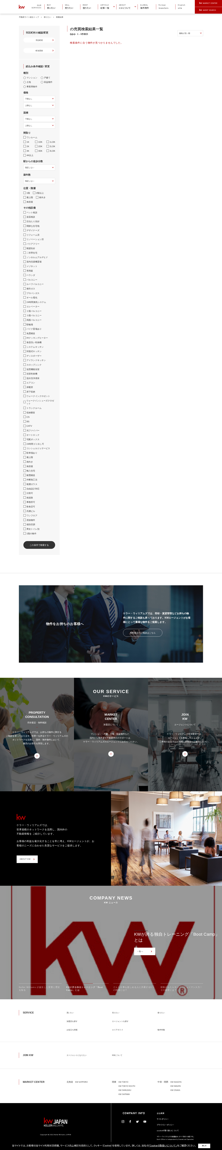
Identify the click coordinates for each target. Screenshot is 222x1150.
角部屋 (30, 202)
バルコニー (32, 279)
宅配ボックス (33, 439)
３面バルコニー (34, 315)
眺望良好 (31, 248)
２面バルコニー (34, 311)
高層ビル (31, 511)
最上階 (30, 197)
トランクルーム (34, 408)
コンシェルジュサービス (38, 448)
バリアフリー (33, 244)
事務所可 (31, 502)
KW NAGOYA (176, 1082)
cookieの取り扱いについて (168, 1131)
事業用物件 (32, 86)
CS (28, 417)
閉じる (204, 1146)
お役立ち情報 (72, 1030)
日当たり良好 (33, 221)
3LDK (52, 151)
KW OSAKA (175, 1090)
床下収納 (31, 391)
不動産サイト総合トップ (29, 17)
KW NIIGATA (176, 1086)
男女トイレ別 (33, 529)
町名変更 (39, 51)
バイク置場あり (34, 329)
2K (28, 146)
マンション (32, 77)
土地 (29, 82)
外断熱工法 (32, 479)
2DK (40, 146)
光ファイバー (33, 430)
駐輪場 (30, 324)
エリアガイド (117, 1030)
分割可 (30, 493)
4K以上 (30, 155)
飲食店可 (31, 506)
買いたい (70, 1013)
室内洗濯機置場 (34, 261)
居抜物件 (31, 520)
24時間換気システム (36, 302)
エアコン (31, 382)
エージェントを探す (120, 1021)
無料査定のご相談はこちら (143, 633)
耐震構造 (31, 475)
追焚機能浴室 (33, 369)
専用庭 (30, 271)
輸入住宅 (31, 471)
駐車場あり (32, 453)
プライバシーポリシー (165, 1125)
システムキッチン (35, 347)
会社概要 (160, 1113)
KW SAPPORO (81, 1082)
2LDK (52, 146)
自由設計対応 (33, 489)
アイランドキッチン (36, 360)
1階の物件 (31, 533)
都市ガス (31, 288)
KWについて (117, 1055)
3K (28, 151)
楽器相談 (31, 217)
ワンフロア (32, 515)
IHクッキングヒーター (37, 338)
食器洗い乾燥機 (34, 342)
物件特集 (161, 1030)
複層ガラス (32, 484)
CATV (29, 426)
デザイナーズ (33, 230)
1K (28, 142)
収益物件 (48, 82)
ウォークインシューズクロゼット (40, 402)
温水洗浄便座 (33, 378)
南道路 (30, 497)
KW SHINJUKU (125, 1090)
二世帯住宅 (32, 253)
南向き (42, 197)
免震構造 (31, 333)
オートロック (33, 435)
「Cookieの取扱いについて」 (163, 1145)
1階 (28, 193)
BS (28, 421)
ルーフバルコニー (35, 284)
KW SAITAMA (124, 1094)
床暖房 (30, 387)
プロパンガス (33, 293)
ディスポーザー (34, 356)
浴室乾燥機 (32, 373)
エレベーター (33, 306)
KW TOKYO (123, 1082)
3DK (40, 151)
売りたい (115, 1013)
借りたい (47, 17)
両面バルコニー (34, 320)
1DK (40, 142)
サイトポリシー (163, 1119)
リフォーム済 (33, 235)
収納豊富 (31, 412)
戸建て (47, 77)
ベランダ (31, 275)
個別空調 (31, 524)
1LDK (52, 142)
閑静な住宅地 (33, 226)
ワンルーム (32, 137)
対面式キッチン (34, 351)
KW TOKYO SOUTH (127, 1086)
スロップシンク (34, 365)
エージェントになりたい (77, 1055)
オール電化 (32, 297)
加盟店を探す (72, 1021)
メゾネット (32, 266)
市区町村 (39, 40)
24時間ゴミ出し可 (35, 444)
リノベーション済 (35, 239)
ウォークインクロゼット (38, 396)
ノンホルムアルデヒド (37, 257)
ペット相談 (32, 212)
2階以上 (40, 193)
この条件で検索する (39, 545)
